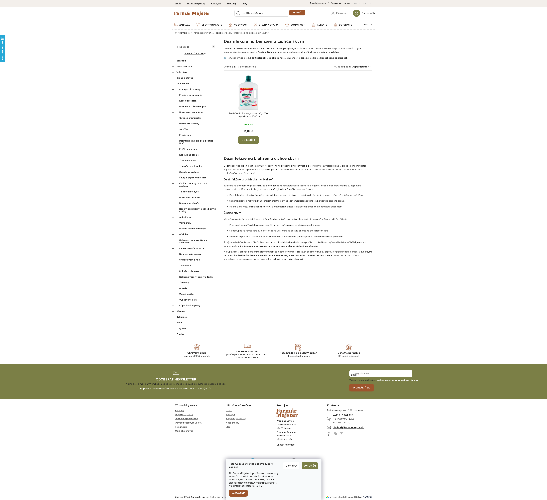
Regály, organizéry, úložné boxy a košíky (197, 210)
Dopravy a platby (196, 3)
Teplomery (185, 265)
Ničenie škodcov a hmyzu (192, 228)
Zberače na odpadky (190, 166)
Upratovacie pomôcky (191, 112)
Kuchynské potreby (189, 89)
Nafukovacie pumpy (190, 254)
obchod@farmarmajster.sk (348, 427)
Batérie (183, 288)
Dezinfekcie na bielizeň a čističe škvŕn (196, 142)
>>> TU (258, 485)
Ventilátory (185, 222)
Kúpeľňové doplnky (189, 305)
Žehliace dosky (187, 160)
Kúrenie (180, 311)
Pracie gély (185, 135)
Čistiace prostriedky (190, 118)
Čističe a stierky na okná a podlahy (193, 184)
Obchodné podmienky (186, 418)
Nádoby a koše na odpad (193, 106)
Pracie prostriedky (189, 123)
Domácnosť (182, 83)
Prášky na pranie (188, 149)
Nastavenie (238, 493)
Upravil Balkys (355, 497)
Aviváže (183, 129)
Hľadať (297, 12)
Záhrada (181, 60)
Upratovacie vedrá (189, 197)
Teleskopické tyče (189, 191)
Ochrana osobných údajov (188, 422)
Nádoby (183, 234)
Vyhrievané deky (188, 299)
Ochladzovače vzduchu (191, 248)
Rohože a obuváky (189, 271)
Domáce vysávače (189, 203)
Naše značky (232, 422)
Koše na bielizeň (187, 100)
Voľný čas (181, 72)
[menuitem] (183, 24)
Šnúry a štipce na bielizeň (192, 177)
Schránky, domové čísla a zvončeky (193, 241)
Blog (245, 3)
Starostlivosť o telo (189, 259)
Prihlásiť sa (361, 387)
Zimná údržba (186, 294)
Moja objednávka (184, 431)
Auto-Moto (185, 217)
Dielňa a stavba (184, 77)
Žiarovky (184, 282)
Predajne (216, 3)
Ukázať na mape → (286, 444)
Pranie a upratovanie (190, 95)
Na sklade (196, 47)
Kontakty (231, 3)
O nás (178, 3)
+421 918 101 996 (341, 3)
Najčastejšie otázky (236, 418)
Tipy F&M (181, 328)
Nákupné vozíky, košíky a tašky (196, 277)
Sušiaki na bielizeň (189, 172)
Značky (180, 334)
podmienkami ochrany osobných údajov (397, 380)
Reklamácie (181, 427)
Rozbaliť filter (194, 53)
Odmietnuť (291, 465)
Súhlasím (310, 465)
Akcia (179, 322)
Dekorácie (181, 317)
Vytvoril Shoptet (338, 497)
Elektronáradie (184, 66)
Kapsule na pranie (189, 154)
